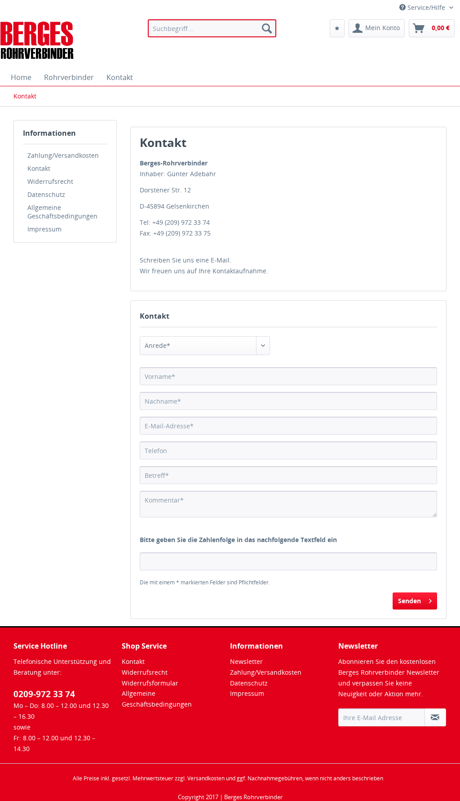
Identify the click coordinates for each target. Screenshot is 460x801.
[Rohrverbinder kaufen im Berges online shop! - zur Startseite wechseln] (37, 41)
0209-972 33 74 (44, 694)
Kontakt (38, 168)
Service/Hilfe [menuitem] (426, 7)
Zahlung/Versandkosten (63, 155)
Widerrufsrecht (50, 181)
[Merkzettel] (337, 28)
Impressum (44, 229)
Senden (409, 600)
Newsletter (246, 661)
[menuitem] (212, 28)
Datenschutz (46, 194)
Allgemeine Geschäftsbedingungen (62, 211)
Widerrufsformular (150, 683)
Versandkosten (206, 778)
